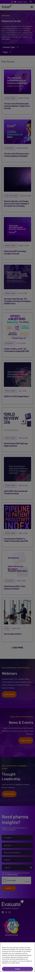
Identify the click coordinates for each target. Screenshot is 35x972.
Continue (17, 969)
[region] (17, 957)
